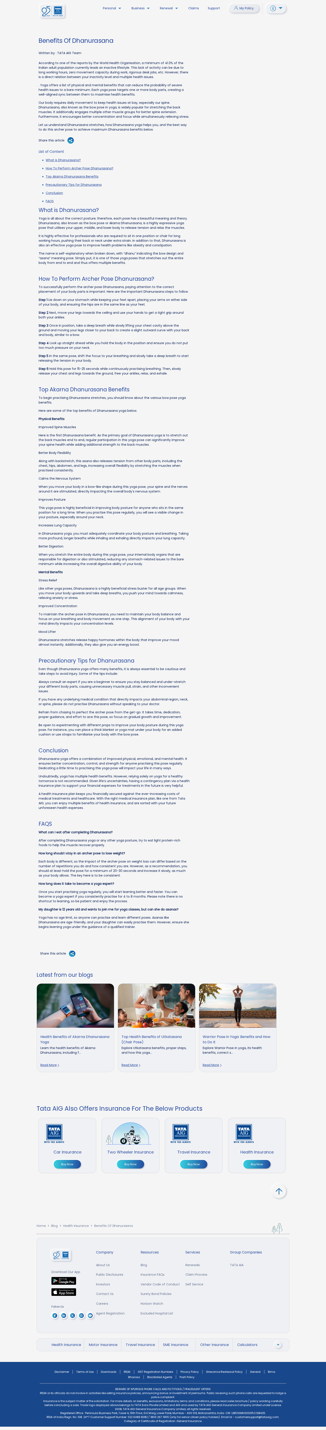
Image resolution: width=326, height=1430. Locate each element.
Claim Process (196, 1274)
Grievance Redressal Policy (224, 1372)
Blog (54, 1226)
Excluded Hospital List (157, 1313)
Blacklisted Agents (159, 1377)
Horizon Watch (152, 1303)
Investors (103, 1284)
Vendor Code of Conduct (160, 1284)
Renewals (192, 1265)
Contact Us (105, 1294)
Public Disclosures (109, 1274)
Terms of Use (85, 1372)
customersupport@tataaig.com (257, 1417)
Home (41, 1226)
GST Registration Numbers (155, 1372)
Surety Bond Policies (156, 1294)
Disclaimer (62, 1372)
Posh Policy (187, 1377)
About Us (103, 1265)
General (255, 1372)
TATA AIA (237, 1265)
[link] (75, 1027)
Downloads (108, 1372)
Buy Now (67, 1164)
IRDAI (127, 1372)
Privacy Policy (190, 1372)
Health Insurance (76, 1226)
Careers (102, 1303)
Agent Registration (110, 1313)
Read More (48, 1065)
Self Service (194, 1284)
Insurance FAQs (153, 1274)
